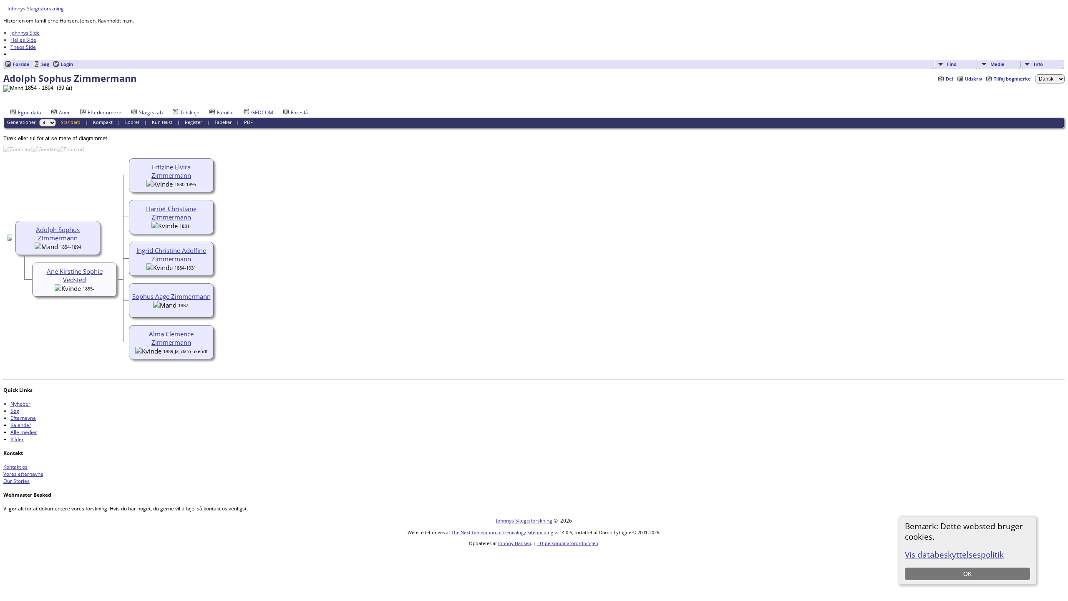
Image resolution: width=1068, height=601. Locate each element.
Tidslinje (189, 112)
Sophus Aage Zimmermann (171, 296)
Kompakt (103, 122)
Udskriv (973, 79)
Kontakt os (15, 466)
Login (67, 64)
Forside (21, 64)
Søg (45, 64)
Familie (225, 112)
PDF (248, 122)
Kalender (20, 425)
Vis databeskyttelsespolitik (954, 554)
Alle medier (23, 432)
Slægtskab (151, 112)
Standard (71, 122)
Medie (997, 64)
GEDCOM (262, 112)
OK (967, 574)
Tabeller (223, 122)
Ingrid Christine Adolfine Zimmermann (171, 254)
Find (952, 64)
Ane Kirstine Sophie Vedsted (75, 275)
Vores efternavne (23, 473)
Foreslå (299, 112)
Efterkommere (104, 112)
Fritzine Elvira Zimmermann (171, 171)
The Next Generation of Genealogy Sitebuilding (502, 532)
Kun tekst (162, 122)
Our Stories (16, 481)
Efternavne (23, 418)
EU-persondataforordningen (567, 543)
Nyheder (20, 403)
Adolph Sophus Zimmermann (58, 233)
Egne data (29, 112)
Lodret (132, 122)
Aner (64, 112)
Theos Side (23, 47)
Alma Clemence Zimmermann (171, 338)
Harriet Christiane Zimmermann (171, 213)
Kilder (17, 439)
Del (949, 79)
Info (1038, 64)
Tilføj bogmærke (1012, 79)
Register (193, 122)
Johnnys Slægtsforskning (36, 8)
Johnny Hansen (514, 543)
